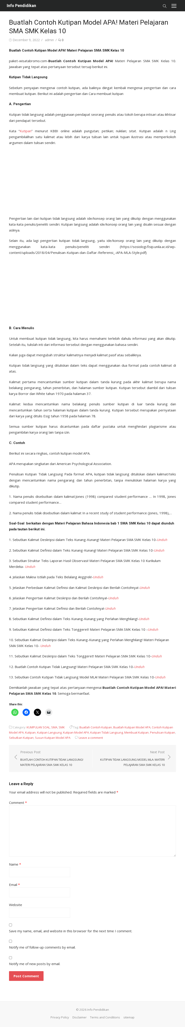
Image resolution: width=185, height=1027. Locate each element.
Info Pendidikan (21, 5)
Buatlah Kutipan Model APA (131, 727)
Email (14, 884)
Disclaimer (79, 1017)
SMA (54, 727)
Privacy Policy (60, 1017)
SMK (62, 727)
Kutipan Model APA (76, 732)
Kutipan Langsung (49, 732)
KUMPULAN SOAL (38, 727)
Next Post (132, 758)
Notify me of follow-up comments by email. (42, 947)
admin (49, 40)
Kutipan (25, 131)
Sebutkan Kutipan (21, 738)
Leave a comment (91, 738)
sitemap (128, 1017)
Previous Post (51, 758)
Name (15, 864)
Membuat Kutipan (136, 732)
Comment (18, 802)
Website (15, 904)
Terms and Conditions (105, 1017)
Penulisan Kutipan (162, 732)
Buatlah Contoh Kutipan (95, 727)
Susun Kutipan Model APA (52, 738)
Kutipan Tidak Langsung (106, 732)
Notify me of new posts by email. (34, 963)
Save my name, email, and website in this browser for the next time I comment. (70, 931)
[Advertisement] (92, 179)
